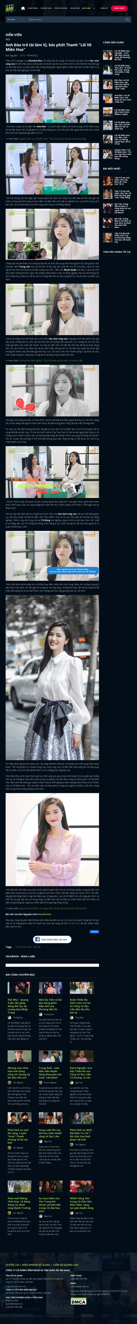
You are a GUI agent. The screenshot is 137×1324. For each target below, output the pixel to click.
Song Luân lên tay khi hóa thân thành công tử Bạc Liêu (50, 1133)
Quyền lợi (12, 1264)
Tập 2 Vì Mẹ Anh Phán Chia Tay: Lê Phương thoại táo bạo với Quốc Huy (123, 237)
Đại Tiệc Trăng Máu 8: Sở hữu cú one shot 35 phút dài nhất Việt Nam (123, 222)
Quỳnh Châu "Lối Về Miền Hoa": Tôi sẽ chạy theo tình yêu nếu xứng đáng (123, 154)
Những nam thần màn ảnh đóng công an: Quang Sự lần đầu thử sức (19, 1072)
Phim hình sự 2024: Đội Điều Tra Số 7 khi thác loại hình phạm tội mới (81, 1134)
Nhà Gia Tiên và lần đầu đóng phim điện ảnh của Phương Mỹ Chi (50, 1004)
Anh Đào (37, 947)
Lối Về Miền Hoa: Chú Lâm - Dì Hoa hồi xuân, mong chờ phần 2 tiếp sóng (123, 69)
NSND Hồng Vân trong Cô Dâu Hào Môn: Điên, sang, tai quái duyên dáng (82, 1203)
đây (65, 920)
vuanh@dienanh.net (14, 1304)
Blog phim (74, 8)
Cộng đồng (33, 8)
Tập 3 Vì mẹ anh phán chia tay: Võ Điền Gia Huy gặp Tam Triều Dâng (123, 194)
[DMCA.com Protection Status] (79, 1300)
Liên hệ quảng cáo (65, 1264)
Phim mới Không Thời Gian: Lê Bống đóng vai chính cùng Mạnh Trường (19, 1203)
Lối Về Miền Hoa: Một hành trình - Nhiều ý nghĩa (122, 112)
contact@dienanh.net (80, 1286)
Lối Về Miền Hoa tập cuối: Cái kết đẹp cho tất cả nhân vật (122, 125)
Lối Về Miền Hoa (23, 946)
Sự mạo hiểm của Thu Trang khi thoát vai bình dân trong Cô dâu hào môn (50, 1205)
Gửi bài (94, 932)
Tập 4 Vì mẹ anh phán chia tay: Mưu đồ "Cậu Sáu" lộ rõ (122, 180)
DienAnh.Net (74, 923)
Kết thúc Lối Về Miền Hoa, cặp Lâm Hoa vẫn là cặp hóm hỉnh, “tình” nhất (122, 84)
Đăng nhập (119, 8)
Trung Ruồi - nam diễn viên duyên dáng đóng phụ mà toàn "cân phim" (50, 1072)
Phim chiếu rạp (61, 8)
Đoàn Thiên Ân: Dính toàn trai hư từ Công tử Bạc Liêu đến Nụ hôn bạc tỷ (80, 1006)
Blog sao (86, 8)
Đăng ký (104, 8)
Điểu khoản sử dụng (36, 1264)
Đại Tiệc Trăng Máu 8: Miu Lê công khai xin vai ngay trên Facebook (123, 208)
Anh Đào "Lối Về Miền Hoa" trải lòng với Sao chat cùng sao (123, 98)
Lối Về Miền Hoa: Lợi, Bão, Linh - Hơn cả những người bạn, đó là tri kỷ (122, 139)
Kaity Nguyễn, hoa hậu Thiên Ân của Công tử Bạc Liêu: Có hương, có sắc (81, 1072)
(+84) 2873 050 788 (14, 1307)
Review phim (46, 8)
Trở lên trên (114, 1321)
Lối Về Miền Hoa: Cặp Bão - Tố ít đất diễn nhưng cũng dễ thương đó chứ (122, 55)
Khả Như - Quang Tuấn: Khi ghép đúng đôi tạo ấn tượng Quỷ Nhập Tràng (18, 1006)
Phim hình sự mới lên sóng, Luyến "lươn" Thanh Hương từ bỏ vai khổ (18, 1136)
